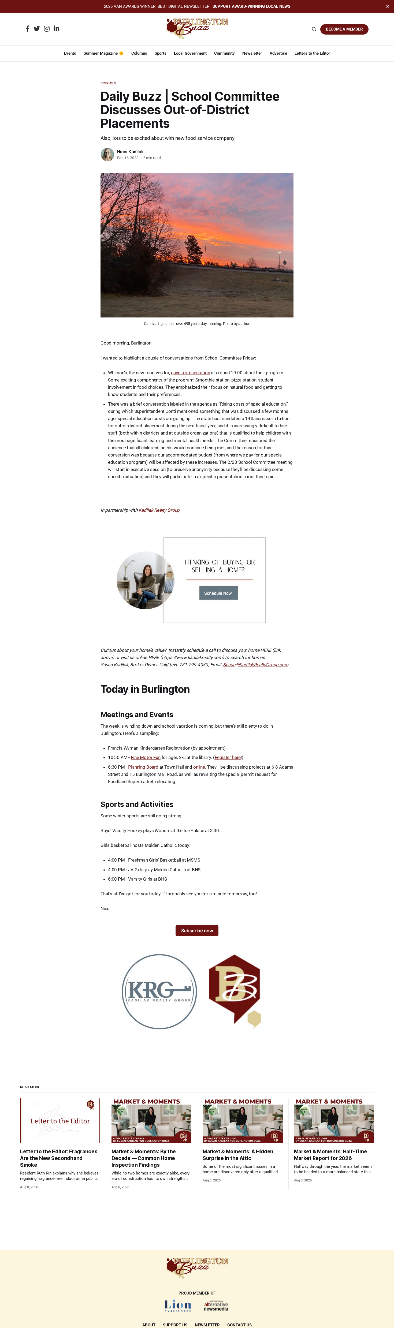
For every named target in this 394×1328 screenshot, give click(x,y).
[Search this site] (314, 29)
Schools (108, 83)
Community (224, 53)
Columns (139, 53)
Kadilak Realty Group (159, 510)
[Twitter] (37, 29)
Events (70, 53)
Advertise (278, 53)
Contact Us (239, 1325)
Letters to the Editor (312, 53)
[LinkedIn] (56, 29)
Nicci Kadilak (130, 151)
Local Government (190, 53)
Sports (160, 53)
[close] (387, 6)
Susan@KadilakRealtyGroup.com (255, 664)
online (199, 767)
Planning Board (143, 767)
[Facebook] (27, 29)
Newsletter (252, 53)
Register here (228, 757)
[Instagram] (47, 29)
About (148, 1325)
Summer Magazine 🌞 (104, 53)
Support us (175, 1325)
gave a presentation (190, 372)
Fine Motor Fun (146, 757)
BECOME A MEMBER (344, 29)
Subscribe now (197, 930)
